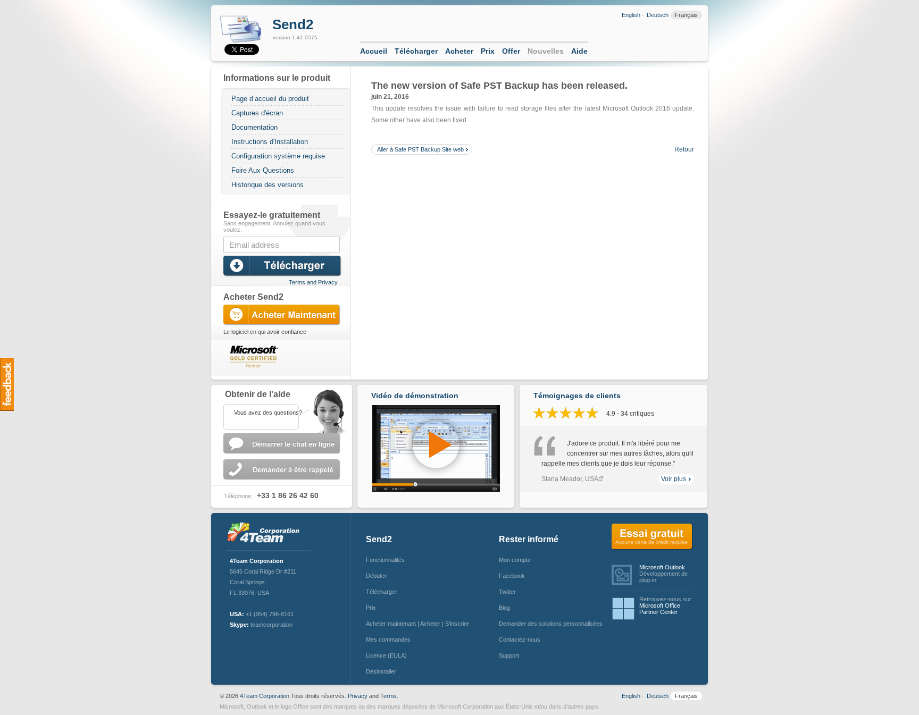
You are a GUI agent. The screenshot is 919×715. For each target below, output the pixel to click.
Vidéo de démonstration (414, 395)
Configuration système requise (278, 156)
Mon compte (515, 560)
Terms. (389, 696)
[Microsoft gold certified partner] (251, 356)
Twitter (507, 591)
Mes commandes (388, 639)
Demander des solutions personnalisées (548, 623)
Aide (579, 51)
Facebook (512, 576)
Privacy (357, 696)
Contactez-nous (519, 639)
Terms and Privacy (313, 282)
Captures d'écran (257, 113)
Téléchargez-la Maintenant (282, 266)
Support (509, 655)
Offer (511, 51)
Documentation (254, 127)
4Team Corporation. (265, 696)
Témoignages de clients (577, 395)
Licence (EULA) (386, 655)
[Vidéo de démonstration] (436, 489)
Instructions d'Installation (269, 142)
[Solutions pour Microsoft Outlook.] (266, 533)
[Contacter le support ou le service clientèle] (281, 409)
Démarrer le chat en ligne (282, 443)
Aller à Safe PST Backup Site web (420, 149)
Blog (504, 607)
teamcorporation (271, 624)
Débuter (376, 576)
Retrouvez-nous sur (665, 605)
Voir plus (673, 479)
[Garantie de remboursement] (314, 353)
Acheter (459, 51)
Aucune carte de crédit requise (652, 537)
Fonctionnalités (385, 560)
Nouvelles (546, 51)
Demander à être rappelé (282, 469)
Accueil (373, 51)
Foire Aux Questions (262, 170)
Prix (488, 51)
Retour (684, 149)
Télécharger (416, 51)
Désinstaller (381, 671)
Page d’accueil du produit (270, 99)
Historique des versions (267, 185)
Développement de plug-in (663, 573)
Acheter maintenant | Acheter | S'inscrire (417, 623)
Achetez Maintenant (282, 315)
